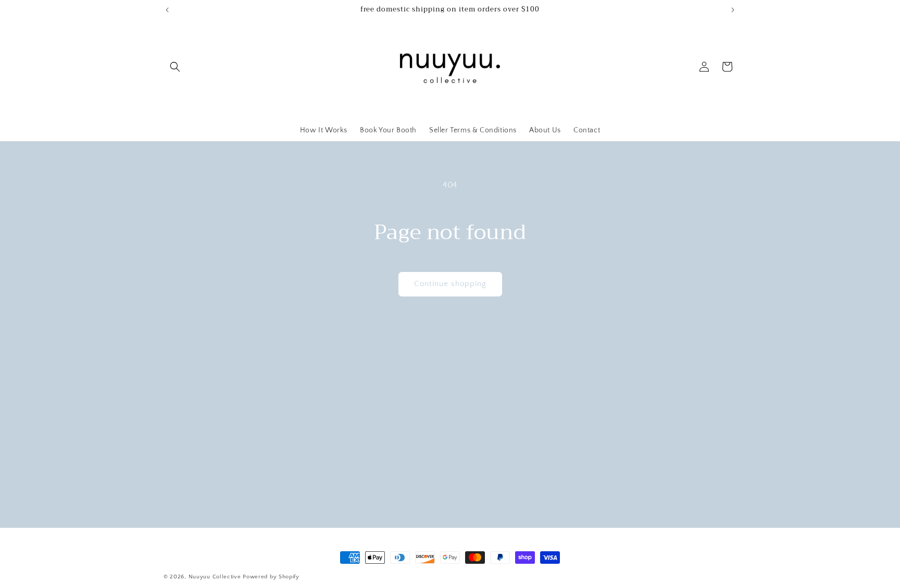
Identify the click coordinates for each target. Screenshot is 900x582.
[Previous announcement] (167, 10)
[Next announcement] (732, 10)
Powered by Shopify (271, 577)
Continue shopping (450, 283)
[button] (175, 66)
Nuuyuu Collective (215, 577)
